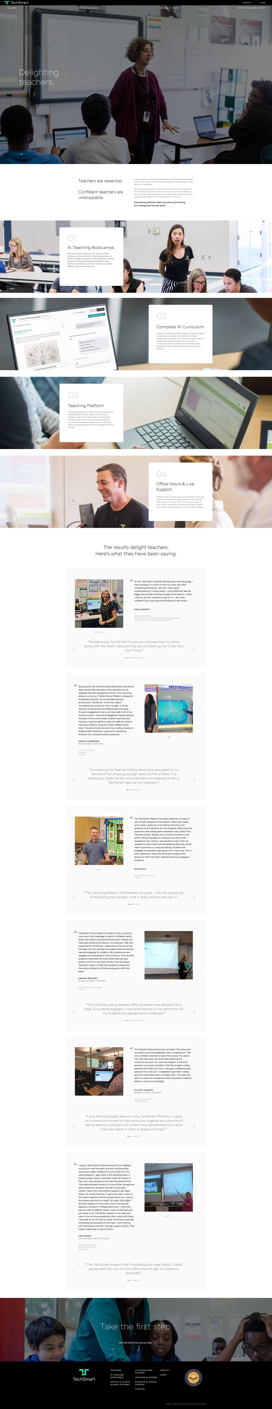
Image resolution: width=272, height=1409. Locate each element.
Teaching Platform (169, 8)
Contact (247, 3)
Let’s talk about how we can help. (135, 1359)
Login (263, 3)
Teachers (11, 8)
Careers (140, 1406)
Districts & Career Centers (251, 8)
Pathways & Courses (87, 8)
